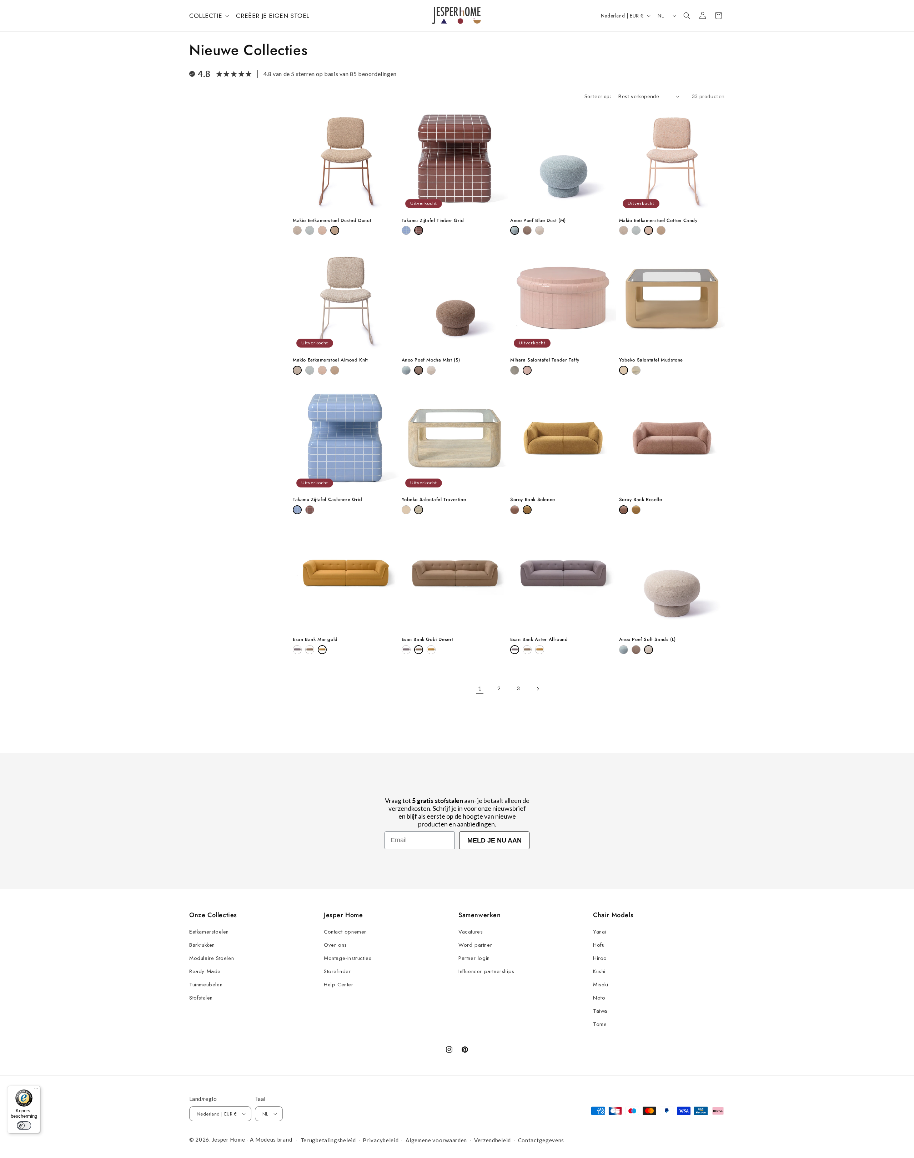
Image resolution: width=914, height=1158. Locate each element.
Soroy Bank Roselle (640, 500)
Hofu (598, 945)
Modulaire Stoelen (211, 958)
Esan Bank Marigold (315, 640)
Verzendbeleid (492, 1140)
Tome (600, 1024)
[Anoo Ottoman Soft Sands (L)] (539, 230)
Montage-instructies (347, 958)
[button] (208, 15)
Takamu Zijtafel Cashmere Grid (327, 500)
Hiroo (600, 958)
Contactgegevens (541, 1140)
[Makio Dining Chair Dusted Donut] (334, 230)
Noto (599, 998)
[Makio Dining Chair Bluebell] (309, 230)
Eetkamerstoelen (209, 932)
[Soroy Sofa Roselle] (514, 509)
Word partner (475, 945)
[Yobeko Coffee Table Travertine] (636, 370)
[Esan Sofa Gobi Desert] (309, 649)
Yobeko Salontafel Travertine (434, 500)
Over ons (335, 945)
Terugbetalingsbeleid (328, 1140)
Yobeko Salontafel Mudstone (651, 360)
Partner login (474, 958)
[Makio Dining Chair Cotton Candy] (322, 230)
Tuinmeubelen (205, 984)
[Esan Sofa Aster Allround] (297, 649)
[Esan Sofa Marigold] (322, 649)
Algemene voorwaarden (436, 1140)
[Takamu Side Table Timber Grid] (418, 230)
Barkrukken (202, 945)
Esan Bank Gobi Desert (428, 640)
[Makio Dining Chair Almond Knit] (297, 230)
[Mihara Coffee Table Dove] (514, 370)
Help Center (338, 984)
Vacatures (470, 932)
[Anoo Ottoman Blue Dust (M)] (514, 230)
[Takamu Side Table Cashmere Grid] (406, 230)
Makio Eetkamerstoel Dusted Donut (332, 221)
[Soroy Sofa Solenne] (527, 509)
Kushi (599, 971)
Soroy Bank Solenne (532, 500)
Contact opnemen (345, 932)
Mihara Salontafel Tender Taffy (544, 360)
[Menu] (36, 1090)
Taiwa (600, 1011)
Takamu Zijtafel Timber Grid (433, 221)
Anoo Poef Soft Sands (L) (647, 640)
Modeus (265, 1139)
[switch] (24, 1125)
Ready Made (205, 971)
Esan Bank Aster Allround (539, 640)
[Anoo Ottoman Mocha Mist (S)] (527, 230)
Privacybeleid (380, 1140)
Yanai (599, 932)
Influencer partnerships (486, 971)
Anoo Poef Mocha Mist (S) (431, 360)
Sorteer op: (597, 96)
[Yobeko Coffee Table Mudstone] (623, 370)
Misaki (600, 984)
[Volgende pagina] (538, 689)
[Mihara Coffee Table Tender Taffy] (527, 370)
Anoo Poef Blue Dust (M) (538, 221)
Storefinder (337, 971)
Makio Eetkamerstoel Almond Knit (330, 360)
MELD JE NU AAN (494, 840)
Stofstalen (201, 998)
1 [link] (480, 688)
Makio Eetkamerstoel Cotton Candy (658, 221)
